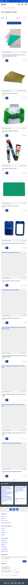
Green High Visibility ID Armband (10, 131)
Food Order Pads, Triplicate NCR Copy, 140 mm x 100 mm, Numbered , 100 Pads (13, 55)
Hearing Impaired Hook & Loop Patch (11, 280)
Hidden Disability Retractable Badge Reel (12, 471)
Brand (5, 7)
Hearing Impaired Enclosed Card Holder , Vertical (14, 243)
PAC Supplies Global (6, 52)
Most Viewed (4, 483)
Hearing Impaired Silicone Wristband (11, 318)
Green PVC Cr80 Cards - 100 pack (10, 205)
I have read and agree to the (10, 575)
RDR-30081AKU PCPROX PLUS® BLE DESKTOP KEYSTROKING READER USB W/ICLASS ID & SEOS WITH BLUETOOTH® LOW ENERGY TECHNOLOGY (5, 500)
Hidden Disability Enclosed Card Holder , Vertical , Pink (14, 433)
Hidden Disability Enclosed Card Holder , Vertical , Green (14, 395)
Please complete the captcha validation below (5, 568)
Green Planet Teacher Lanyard (9, 168)
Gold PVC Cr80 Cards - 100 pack (9, 93)
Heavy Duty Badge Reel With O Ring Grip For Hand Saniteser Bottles (14, 356)
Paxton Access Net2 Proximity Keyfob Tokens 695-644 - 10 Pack (19, 498)
